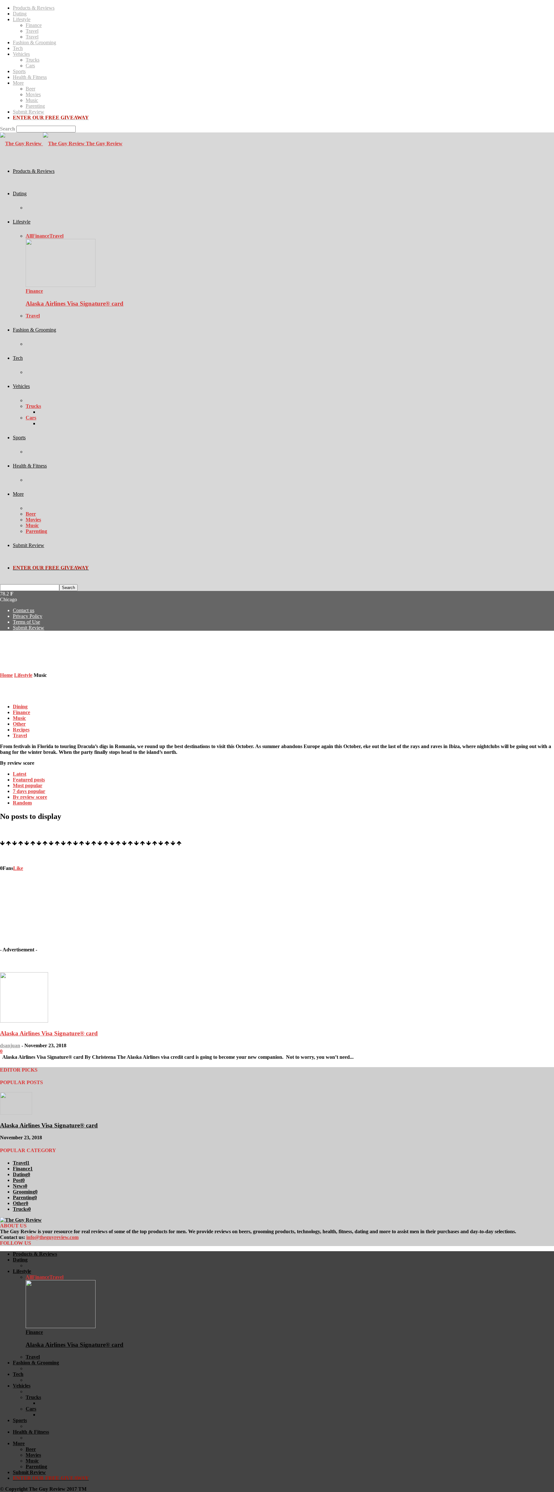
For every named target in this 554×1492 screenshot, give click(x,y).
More (18, 83)
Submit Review (28, 111)
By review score (30, 797)
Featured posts (29, 779)
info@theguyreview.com (52, 1237)
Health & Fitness (30, 77)
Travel (32, 31)
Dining (20, 706)
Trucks (32, 60)
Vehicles (21, 54)
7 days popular (29, 791)
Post (19, 1180)
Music (32, 100)
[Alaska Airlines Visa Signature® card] (61, 285)
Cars (30, 65)
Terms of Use (26, 622)
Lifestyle (21, 19)
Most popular (27, 785)
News (20, 1186)
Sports (19, 71)
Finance (34, 25)
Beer (30, 88)
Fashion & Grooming (34, 42)
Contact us (23, 610)
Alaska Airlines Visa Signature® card (74, 303)
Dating (20, 13)
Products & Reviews (34, 8)
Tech (18, 48)
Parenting (35, 106)
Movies (33, 94)
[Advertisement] (116, 650)
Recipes (21, 729)
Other (19, 724)
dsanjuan (10, 1045)
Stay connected (16, 855)
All (29, 236)
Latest (19, 774)
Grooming (25, 1191)
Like (18, 868)
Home (6, 675)
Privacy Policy (27, 616)
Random (22, 802)
